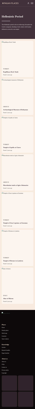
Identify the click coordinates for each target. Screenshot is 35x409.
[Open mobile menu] (32, 3)
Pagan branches (5, 353)
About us (4, 361)
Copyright (4, 373)
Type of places (5, 339)
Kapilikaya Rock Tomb (10, 72)
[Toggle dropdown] (28, 3)
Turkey (6, 69)
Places (3, 327)
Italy (5, 295)
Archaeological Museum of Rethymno (15, 110)
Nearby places (5, 330)
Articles (3, 347)
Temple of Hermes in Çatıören (13, 261)
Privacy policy (5, 370)
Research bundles (6, 350)
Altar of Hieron (8, 298)
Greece (6, 106)
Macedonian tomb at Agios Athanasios (15, 185)
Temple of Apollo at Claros (12, 147)
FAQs (3, 364)
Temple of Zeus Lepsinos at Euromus (15, 223)
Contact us (4, 367)
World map (4, 333)
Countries (4, 336)
